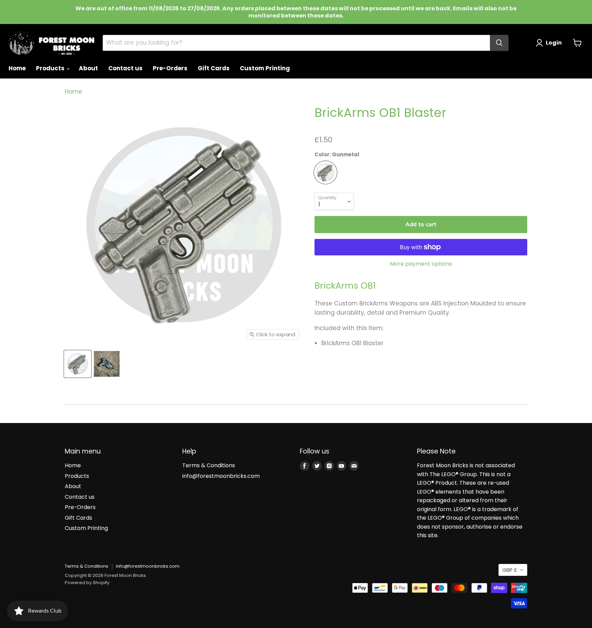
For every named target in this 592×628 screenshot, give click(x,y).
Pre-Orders (170, 68)
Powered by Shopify (87, 582)
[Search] (499, 43)
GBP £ (509, 569)
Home (17, 68)
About (88, 68)
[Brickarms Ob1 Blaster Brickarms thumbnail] (106, 363)
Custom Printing (265, 68)
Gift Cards (214, 68)
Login (554, 43)
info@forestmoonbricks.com (221, 476)
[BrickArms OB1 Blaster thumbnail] (77, 363)
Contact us (125, 68)
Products (51, 68)
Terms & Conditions (208, 465)
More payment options (421, 264)
